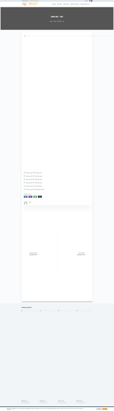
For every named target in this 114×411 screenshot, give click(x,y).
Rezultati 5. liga (38, 186)
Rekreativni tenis (75, 4)
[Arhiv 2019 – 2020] (29, 354)
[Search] (92, 4)
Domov (54, 4)
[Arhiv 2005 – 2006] (84, 354)
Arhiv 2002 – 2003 (61, 401)
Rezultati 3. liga (38, 179)
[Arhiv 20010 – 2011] (48, 354)
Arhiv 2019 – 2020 (24, 401)
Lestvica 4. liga (29, 182)
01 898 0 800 (25, 0)
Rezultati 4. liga (38, 182)
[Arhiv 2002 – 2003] (66, 354)
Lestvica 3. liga (29, 179)
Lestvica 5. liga (29, 186)
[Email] (40, 197)
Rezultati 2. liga (38, 176)
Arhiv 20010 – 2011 (42, 401)
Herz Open (59, 4)
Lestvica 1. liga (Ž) (30, 189)
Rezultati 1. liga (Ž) (40, 189)
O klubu (86, 0)
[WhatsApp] (35, 197)
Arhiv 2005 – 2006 (79, 401)
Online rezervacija (85, 4)
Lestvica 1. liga (29, 172)
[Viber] (30, 197)
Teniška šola (66, 4)
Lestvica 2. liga (29, 176)
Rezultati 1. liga (38, 172)
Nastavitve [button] (99, 409)
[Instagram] (91, 0)
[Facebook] (90, 0)
